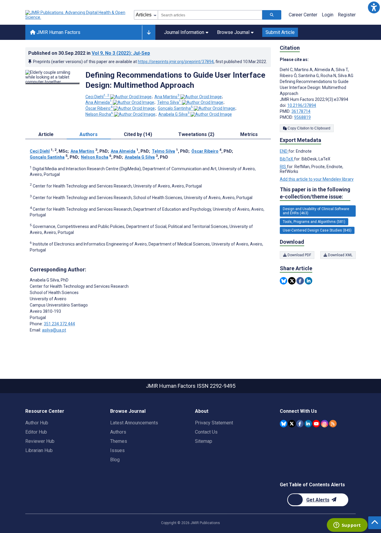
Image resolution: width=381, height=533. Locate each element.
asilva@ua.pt (54, 330)
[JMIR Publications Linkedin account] (308, 423)
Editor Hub (36, 432)
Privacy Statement (214, 423)
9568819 (302, 117)
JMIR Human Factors (57, 32)
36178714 (300, 111)
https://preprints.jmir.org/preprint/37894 (176, 61)
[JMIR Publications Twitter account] (292, 423)
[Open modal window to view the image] (52, 83)
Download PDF (299, 255)
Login (327, 15)
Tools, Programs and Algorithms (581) (314, 222)
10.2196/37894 (301, 105)
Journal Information (184, 32)
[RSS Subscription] (333, 423)
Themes (118, 441)
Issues (117, 450)
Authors (118, 432)
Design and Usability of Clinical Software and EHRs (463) (316, 211)
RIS (283, 166)
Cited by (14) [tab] (138, 134)
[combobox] (210, 15)
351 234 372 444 (59, 323)
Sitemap (203, 441)
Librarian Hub (39, 450)
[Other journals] (148, 32)
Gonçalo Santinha (175, 108)
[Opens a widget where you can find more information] (347, 525)
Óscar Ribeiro (99, 108)
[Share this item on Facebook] (300, 281)
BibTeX (287, 159)
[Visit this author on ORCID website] (131, 96)
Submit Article (280, 32)
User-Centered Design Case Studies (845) (317, 230)
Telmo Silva (169, 102)
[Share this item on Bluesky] (283, 281)
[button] (373, 7)
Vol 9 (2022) (121, 53)
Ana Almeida (98, 102)
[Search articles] (271, 15)
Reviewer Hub (39, 441)
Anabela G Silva (174, 114)
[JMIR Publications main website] (76, 15)
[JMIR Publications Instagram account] (324, 423)
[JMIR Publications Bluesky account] (283, 423)
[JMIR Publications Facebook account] (300, 423)
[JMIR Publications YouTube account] (316, 423)
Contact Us (206, 432)
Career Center (303, 15)
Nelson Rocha (99, 114)
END (284, 151)
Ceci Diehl (97, 96)
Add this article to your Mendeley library (317, 179)
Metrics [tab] (249, 134)
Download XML (339, 255)
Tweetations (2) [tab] (196, 134)
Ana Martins (166, 96)
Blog (115, 459)
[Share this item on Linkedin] (308, 281)
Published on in (89, 53)
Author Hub (36, 423)
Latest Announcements (134, 423)
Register (347, 15)
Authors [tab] (88, 134)
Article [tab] (46, 134)
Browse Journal (233, 32)
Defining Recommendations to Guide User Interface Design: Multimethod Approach (175, 80)
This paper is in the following (315, 193)
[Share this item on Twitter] (292, 281)
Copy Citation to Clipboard (308, 128)
